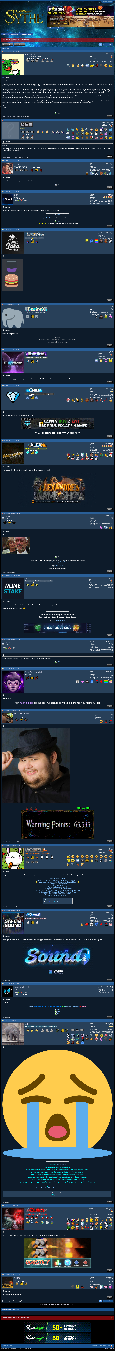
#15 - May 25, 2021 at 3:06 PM (11, 845)
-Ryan (17, 164)
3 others (20, 842)
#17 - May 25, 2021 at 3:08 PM (11, 984)
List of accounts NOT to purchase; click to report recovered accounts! (57, 890)
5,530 (111, 308)
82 (112, 714)
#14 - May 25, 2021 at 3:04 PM (11, 710)
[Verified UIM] (68, 135)
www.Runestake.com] (58, 620)
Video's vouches (61, 1164)
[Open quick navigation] (112, 34)
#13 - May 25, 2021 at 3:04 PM (11, 669)
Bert (22, 157)
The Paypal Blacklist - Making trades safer (57, 889)
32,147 (111, 849)
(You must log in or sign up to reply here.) (13, 1301)
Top (109, 1345)
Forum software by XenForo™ (16, 1348)
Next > (110, 44)
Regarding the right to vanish (57, 895)
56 (112, 233)
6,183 (111, 164)
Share (110, 116)
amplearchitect (21, 987)
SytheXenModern (7, 1345)
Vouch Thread (58, 565)
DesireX (5, 1298)
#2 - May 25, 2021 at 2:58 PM (11, 120)
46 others (21, 116)
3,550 (111, 353)
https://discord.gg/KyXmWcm (57, 562)
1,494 (111, 517)
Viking (17, 1277)
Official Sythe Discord (57, 878)
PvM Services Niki (34, 672)
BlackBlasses (6, 572)
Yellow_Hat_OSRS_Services (10, 157)
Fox (27, 578)
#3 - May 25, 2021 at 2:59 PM (11, 160)
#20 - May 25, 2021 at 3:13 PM (11, 1274)
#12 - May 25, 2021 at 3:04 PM (11, 639)
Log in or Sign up (107, 1)
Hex (4, 842)
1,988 (111, 988)
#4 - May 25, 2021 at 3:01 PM (11, 191)
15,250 (111, 914)
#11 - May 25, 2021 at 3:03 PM (11, 575)
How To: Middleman (57, 885)
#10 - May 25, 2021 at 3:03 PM (11, 513)
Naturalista (6, 906)
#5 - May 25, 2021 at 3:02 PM (11, 229)
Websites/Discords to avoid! (57, 887)
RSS (111, 1346)
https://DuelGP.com (48, 218)
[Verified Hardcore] (73, 135)
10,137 (111, 55)
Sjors (7, 516)
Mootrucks (12, 842)
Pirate (7, 842)
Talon (4, 346)
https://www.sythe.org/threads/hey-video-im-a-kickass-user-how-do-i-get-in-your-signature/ (57, 1187)
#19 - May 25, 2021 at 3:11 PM (11, 1205)
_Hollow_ (9, 116)
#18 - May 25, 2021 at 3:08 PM (11, 1020)
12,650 (111, 579)
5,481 (111, 389)
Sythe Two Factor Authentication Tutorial (57, 894)
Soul (7, 642)
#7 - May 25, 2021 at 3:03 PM (11, 349)
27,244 (111, 1025)
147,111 (111, 1278)
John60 (14, 116)
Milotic (4, 116)
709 (112, 673)
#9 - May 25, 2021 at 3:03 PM (11, 440)
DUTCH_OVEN (21, 713)
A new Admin (46, 1304)
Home (105, 1345)
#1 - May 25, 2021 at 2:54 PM (11, 51)
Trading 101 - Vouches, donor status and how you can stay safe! (57, 880)
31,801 (111, 195)
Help (101, 1345)
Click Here (110, 60)
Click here (75, 1006)
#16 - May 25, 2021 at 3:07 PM (11, 910)
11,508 (111, 124)
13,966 (111, 444)
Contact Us (95, 1345)
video (27, 1024)
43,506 (111, 1209)
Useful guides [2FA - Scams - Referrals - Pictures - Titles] (57, 892)
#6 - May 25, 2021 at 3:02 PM (11, 304)
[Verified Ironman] (101, 67)
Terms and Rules (109, 1348)
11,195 (111, 643)
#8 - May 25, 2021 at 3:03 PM (11, 385)
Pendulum (30, 54)
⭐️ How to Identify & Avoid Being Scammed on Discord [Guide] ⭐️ (57, 882)
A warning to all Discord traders (57, 884)
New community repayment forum (62, 1304)
